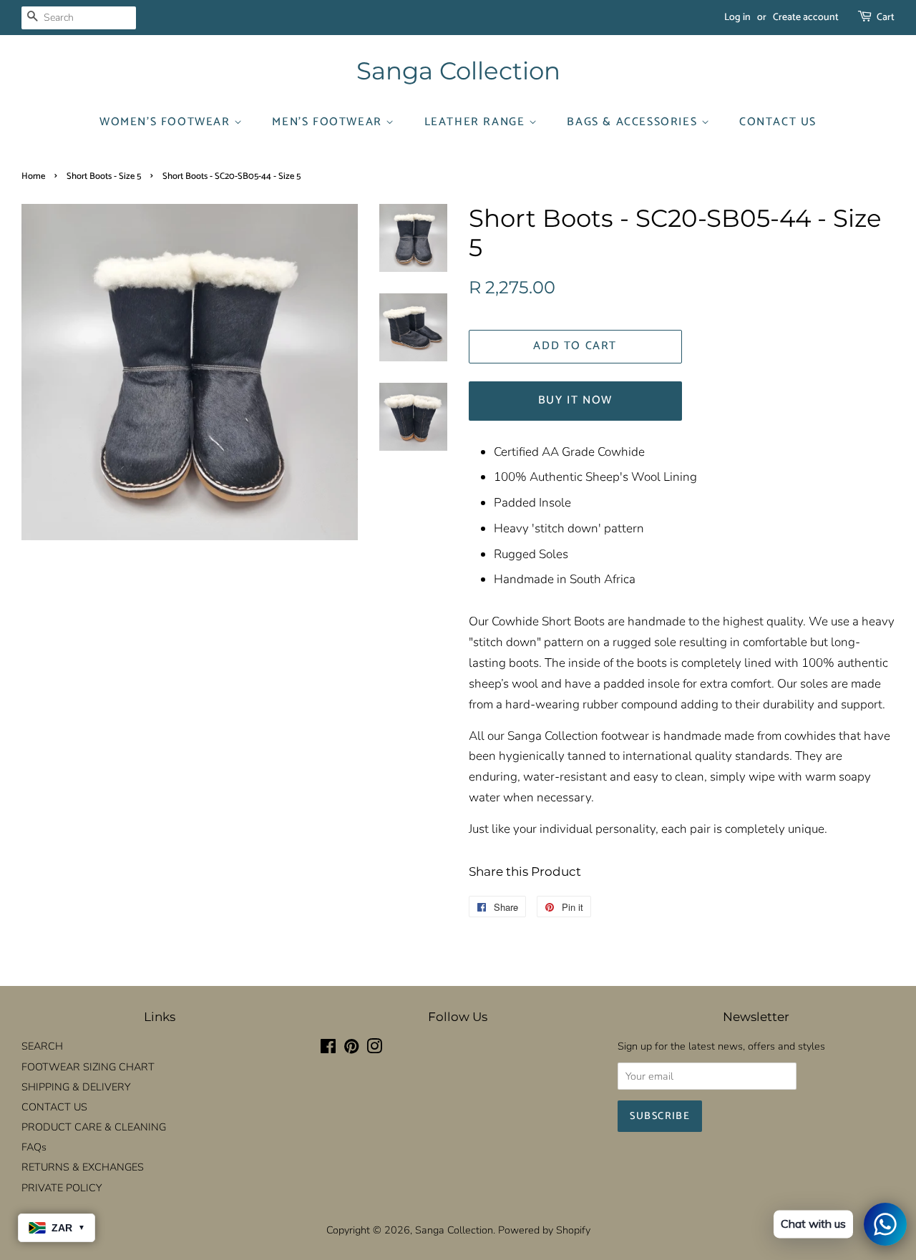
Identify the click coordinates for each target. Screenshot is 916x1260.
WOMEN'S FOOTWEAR (166, 122)
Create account (806, 17)
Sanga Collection (458, 71)
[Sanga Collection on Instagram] (374, 1049)
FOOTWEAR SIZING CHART (88, 1067)
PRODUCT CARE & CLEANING (93, 1127)
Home (33, 176)
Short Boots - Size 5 (104, 176)
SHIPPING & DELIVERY (75, 1087)
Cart (886, 17)
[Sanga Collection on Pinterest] (351, 1049)
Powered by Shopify (544, 1230)
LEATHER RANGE (476, 122)
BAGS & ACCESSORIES (634, 122)
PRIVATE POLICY (61, 1188)
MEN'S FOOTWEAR (329, 122)
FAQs (34, 1147)
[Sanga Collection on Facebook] (328, 1049)
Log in (737, 17)
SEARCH (42, 1046)
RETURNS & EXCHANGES (82, 1167)
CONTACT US (778, 122)
